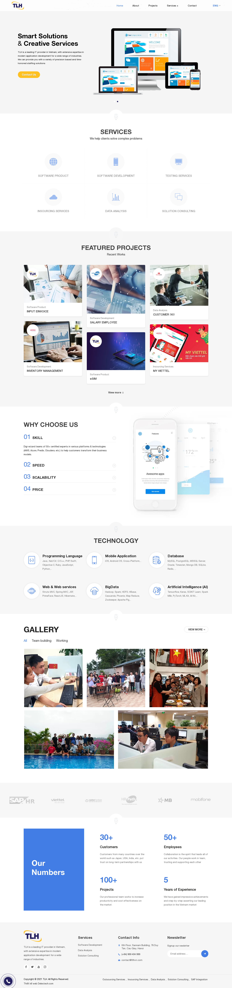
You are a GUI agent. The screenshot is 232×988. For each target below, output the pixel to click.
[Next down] (116, 117)
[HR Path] (93, 800)
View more (114, 392)
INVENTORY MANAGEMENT (45, 370)
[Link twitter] (32, 967)
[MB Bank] (129, 800)
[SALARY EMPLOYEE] (116, 289)
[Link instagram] (45, 967)
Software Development (116, 175)
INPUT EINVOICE (37, 311)
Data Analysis (116, 211)
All (25, 640)
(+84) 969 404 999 (131, 954)
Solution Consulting (178, 211)
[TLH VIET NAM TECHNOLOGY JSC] (18, 8)
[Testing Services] (179, 162)
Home (120, 5)
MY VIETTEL (161, 370)
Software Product (53, 175)
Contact (192, 5)
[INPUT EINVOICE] (53, 284)
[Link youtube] (38, 967)
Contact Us (29, 74)
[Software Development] (116, 162)
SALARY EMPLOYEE (103, 322)
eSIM (93, 378)
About (135, 5)
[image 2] (116, 706)
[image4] (69, 768)
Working (62, 640)
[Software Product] (53, 162)
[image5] (163, 768)
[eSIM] (116, 351)
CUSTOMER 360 (164, 314)
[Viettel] (22, 800)
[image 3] (178, 706)
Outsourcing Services (114, 979)
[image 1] (53, 706)
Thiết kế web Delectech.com (38, 983)
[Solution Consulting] (179, 197)
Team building (41, 640)
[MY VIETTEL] (179, 343)
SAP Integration (199, 979)
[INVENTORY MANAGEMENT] (53, 341)
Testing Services (178, 175)
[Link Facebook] (26, 967)
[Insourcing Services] (53, 197)
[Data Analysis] (116, 197)
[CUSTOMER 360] (179, 285)
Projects (153, 5)
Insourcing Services (53, 211)
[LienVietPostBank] (58, 800)
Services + (172, 5)
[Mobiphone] (165, 800)
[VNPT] (201, 800)
